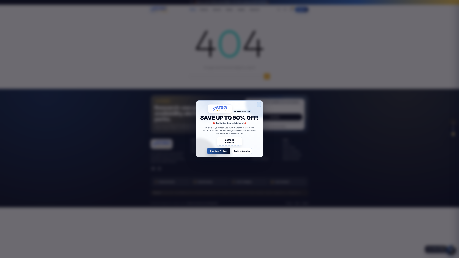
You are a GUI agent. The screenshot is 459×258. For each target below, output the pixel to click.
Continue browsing (242, 151)
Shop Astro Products (218, 151)
